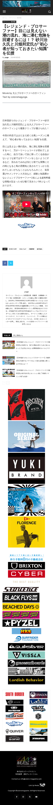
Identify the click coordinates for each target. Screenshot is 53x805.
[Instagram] (23, 796)
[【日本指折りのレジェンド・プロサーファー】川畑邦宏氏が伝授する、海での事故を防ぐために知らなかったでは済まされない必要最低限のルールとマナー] (8, 344)
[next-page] (7, 382)
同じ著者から (18, 335)
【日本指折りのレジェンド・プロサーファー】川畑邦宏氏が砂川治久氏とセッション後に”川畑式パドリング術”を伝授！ (33, 373)
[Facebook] (4, 263)
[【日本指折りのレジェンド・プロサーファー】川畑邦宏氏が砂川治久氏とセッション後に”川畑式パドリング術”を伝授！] (8, 373)
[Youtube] (36, 796)
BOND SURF (13, 249)
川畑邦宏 (31, 249)
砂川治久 (39, 249)
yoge (7, 57)
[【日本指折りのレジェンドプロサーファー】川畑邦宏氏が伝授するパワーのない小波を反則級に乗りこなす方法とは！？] (8, 360)
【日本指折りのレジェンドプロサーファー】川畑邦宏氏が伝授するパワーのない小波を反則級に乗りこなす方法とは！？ (33, 361)
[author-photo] (26, 288)
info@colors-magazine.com (31, 779)
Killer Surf (22, 249)
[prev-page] (4, 382)
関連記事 (7, 335)
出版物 (31, 321)
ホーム (4, 18)
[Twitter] (10, 263)
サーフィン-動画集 (15, 18)
